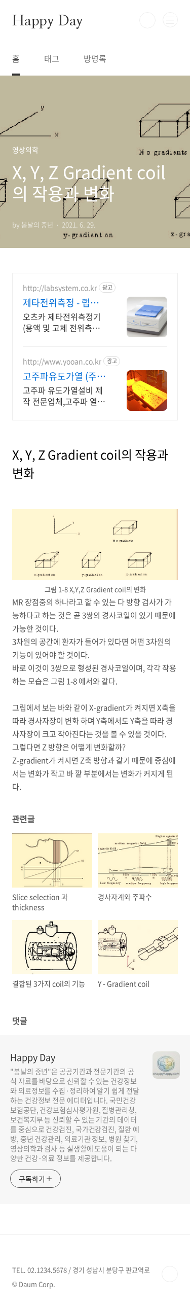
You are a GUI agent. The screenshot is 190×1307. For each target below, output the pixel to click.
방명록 (95, 58)
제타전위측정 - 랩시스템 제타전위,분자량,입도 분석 (61, 303)
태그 (51, 58)
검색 (147, 20)
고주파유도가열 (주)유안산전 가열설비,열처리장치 (64, 376)
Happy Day (47, 20)
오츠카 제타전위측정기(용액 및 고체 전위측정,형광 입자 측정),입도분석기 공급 (62, 321)
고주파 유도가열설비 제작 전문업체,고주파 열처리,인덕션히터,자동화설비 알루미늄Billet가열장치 (64, 395)
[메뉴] (170, 19)
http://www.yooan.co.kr (62, 361)
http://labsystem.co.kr (60, 288)
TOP (170, 1274)
